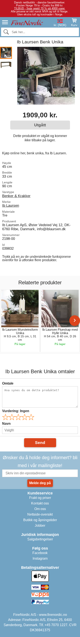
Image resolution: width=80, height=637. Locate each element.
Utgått (40, 125)
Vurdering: (15, 411)
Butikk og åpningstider (40, 520)
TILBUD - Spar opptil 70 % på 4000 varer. (39, 8)
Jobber (40, 525)
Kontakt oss (40, 503)
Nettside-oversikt (40, 514)
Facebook (40, 553)
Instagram (40, 558)
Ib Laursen (10, 205)
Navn (6, 423)
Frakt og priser (40, 498)
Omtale (7, 383)
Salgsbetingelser (40, 539)
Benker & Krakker (16, 196)
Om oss (40, 509)
